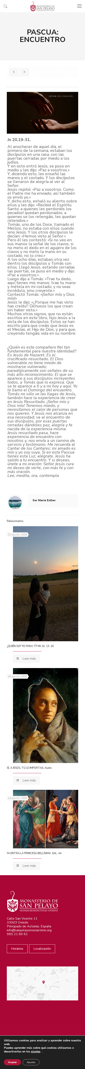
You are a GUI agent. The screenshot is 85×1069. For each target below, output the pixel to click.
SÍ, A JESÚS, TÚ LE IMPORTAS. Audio (29, 768)
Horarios (17, 948)
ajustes (35, 1051)
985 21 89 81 (17, 934)
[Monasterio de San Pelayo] (42, 6)
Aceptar (12, 1062)
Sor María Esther (44, 500)
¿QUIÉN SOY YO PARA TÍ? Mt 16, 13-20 (30, 646)
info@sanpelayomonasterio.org (29, 930)
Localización (42, 948)
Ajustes (31, 1062)
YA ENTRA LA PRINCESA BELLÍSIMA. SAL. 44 (34, 853)
